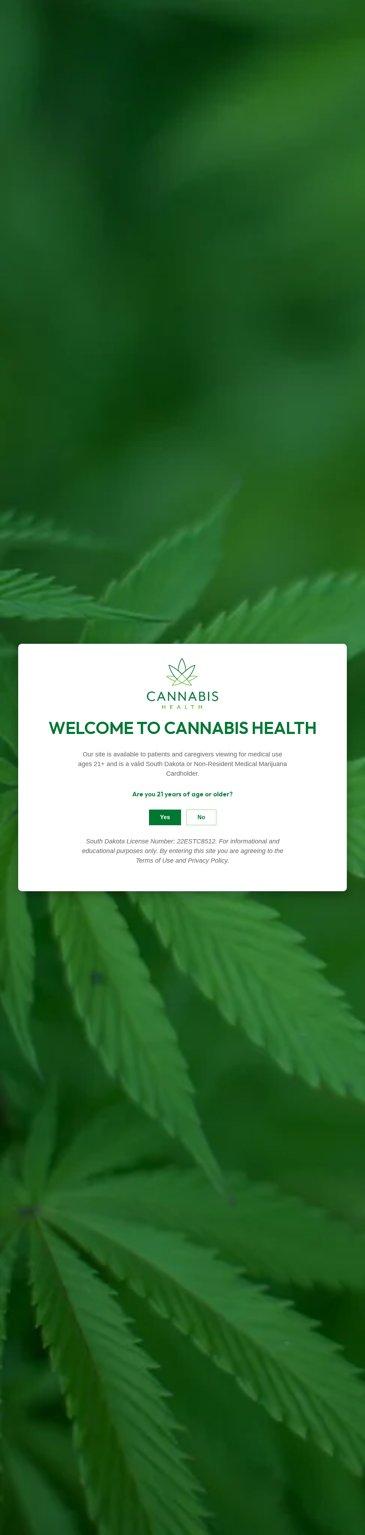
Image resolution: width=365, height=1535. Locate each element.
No (201, 817)
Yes (165, 817)
